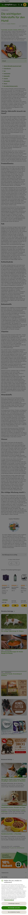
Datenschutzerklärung (9, 900)
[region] (14, 897)
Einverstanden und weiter (14, 907)
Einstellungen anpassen (14, 903)
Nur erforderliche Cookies (14, 912)
